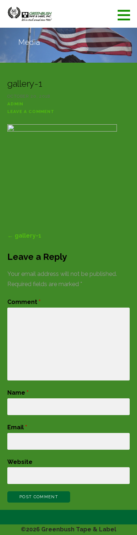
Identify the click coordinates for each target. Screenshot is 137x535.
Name (17, 392)
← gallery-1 (24, 235)
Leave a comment (30, 111)
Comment (24, 301)
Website (20, 461)
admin (15, 103)
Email (17, 427)
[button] (126, 14)
